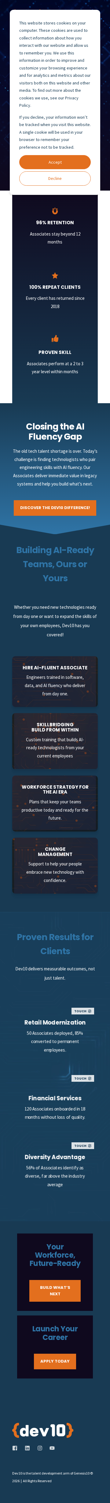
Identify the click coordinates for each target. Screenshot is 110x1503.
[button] (101, 1494)
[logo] (42, 1430)
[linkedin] (27, 1448)
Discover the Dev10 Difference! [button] (55, 508)
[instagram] (40, 1448)
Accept (55, 162)
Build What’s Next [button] (55, 1291)
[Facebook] (16, 1448)
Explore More (55, 1050)
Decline (55, 178)
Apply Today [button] (55, 1361)
